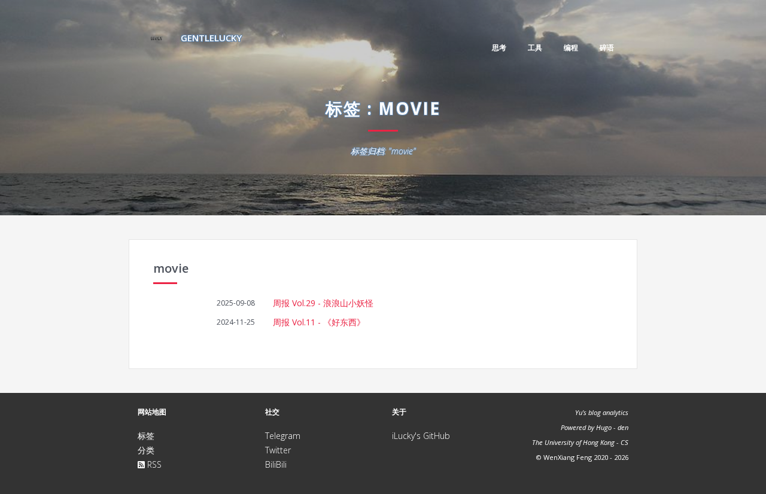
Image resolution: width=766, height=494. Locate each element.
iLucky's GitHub (421, 435)
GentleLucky (210, 38)
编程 (571, 47)
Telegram (282, 435)
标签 (146, 435)
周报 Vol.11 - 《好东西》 (319, 322)
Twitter (278, 450)
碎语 (607, 47)
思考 (499, 47)
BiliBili (276, 464)
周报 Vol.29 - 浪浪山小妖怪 (323, 303)
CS (624, 442)
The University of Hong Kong (573, 442)
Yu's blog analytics (601, 412)
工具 (535, 47)
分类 (146, 450)
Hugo (604, 427)
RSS (153, 464)
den (623, 427)
